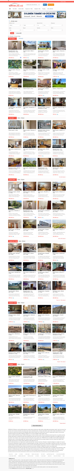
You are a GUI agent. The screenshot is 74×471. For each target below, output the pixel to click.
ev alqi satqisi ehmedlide (60, 454)
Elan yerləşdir (51, 4)
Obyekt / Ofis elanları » (61, 361)
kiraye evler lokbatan (57, 455)
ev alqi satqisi (27, 454)
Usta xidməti (50, 8)
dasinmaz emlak (30, 455)
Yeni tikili (15, 8)
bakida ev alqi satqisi (35, 454)
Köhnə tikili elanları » (62, 238)
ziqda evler (49, 455)
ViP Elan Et (21, 38)
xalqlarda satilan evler (21, 455)
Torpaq (43, 8)
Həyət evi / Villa (28, 8)
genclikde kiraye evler (50, 454)
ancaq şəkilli (18, 33)
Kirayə (22, 118)
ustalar (16, 454)
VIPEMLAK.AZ (12, 458)
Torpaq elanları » (63, 423)
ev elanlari (21, 454)
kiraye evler (11, 454)
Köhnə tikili (20, 8)
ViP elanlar (12, 38)
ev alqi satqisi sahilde (12, 455)
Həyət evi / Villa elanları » (61, 300)
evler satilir (43, 454)
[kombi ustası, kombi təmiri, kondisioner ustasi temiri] (37, 0)
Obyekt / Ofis (37, 8)
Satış (19, 118)
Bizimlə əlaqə (63, 1)
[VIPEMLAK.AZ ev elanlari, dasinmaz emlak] (16, 4)
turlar (63, 455)
